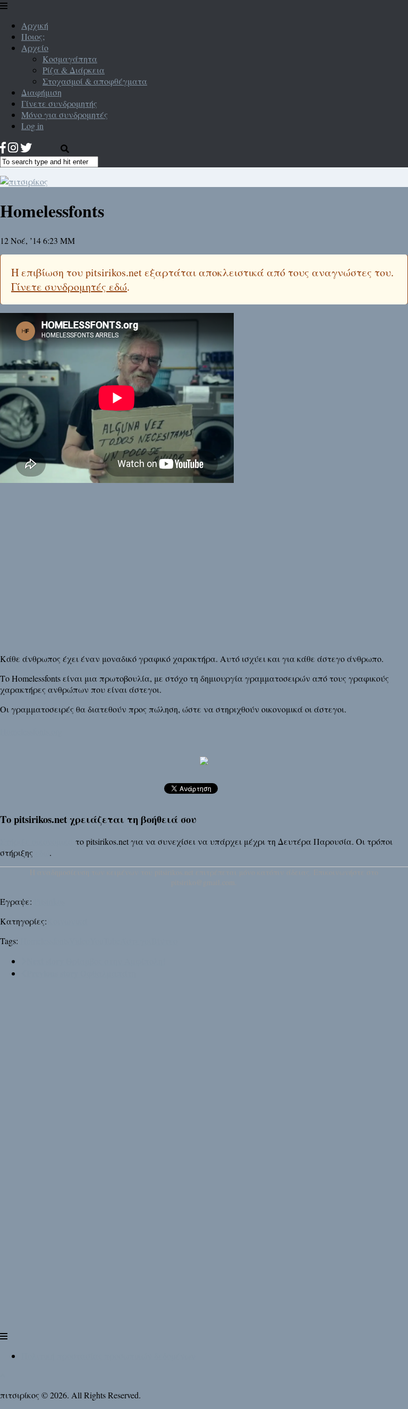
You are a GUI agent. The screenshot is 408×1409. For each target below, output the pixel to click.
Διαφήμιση (41, 92)
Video (79, 940)
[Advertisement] (204, 568)
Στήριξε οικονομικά (36, 841)
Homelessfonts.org (31, 731)
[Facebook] (3, 147)
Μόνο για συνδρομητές (64, 114)
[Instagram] (13, 147)
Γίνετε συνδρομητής (59, 103)
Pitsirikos (49, 901)
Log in (32, 125)
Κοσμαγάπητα (69, 58)
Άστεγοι (135, 940)
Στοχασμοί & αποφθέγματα (94, 81)
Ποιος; (33, 36)
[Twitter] (26, 147)
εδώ (42, 852)
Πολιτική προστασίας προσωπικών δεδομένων (108, 1355)
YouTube (105, 940)
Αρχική (34, 25)
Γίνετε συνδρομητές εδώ (69, 286)
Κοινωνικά (67, 921)
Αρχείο (34, 47)
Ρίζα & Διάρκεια (73, 69)
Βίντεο (164, 940)
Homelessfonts (44, 940)
